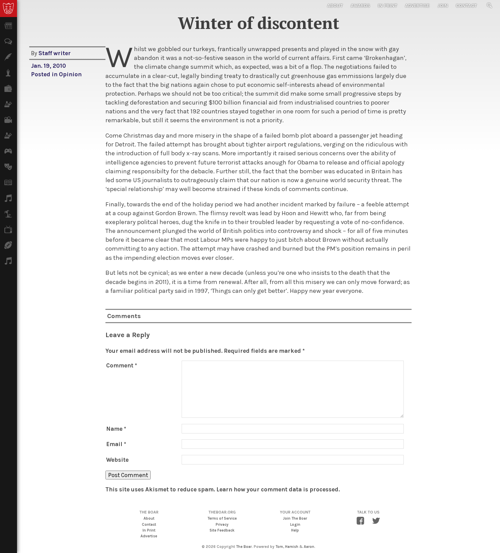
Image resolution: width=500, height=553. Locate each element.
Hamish (291, 546)
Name (116, 428)
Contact (466, 6)
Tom (279, 546)
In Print (387, 6)
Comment (121, 365)
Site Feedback (222, 530)
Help (295, 530)
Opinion (70, 74)
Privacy (222, 524)
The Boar (244, 546)
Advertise (417, 6)
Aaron (309, 546)
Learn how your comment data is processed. (278, 489)
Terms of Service (222, 518)
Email (116, 444)
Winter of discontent (258, 23)
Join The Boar (295, 518)
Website (117, 459)
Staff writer (54, 53)
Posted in (45, 74)
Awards (360, 6)
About (335, 6)
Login (295, 524)
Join (442, 6)
